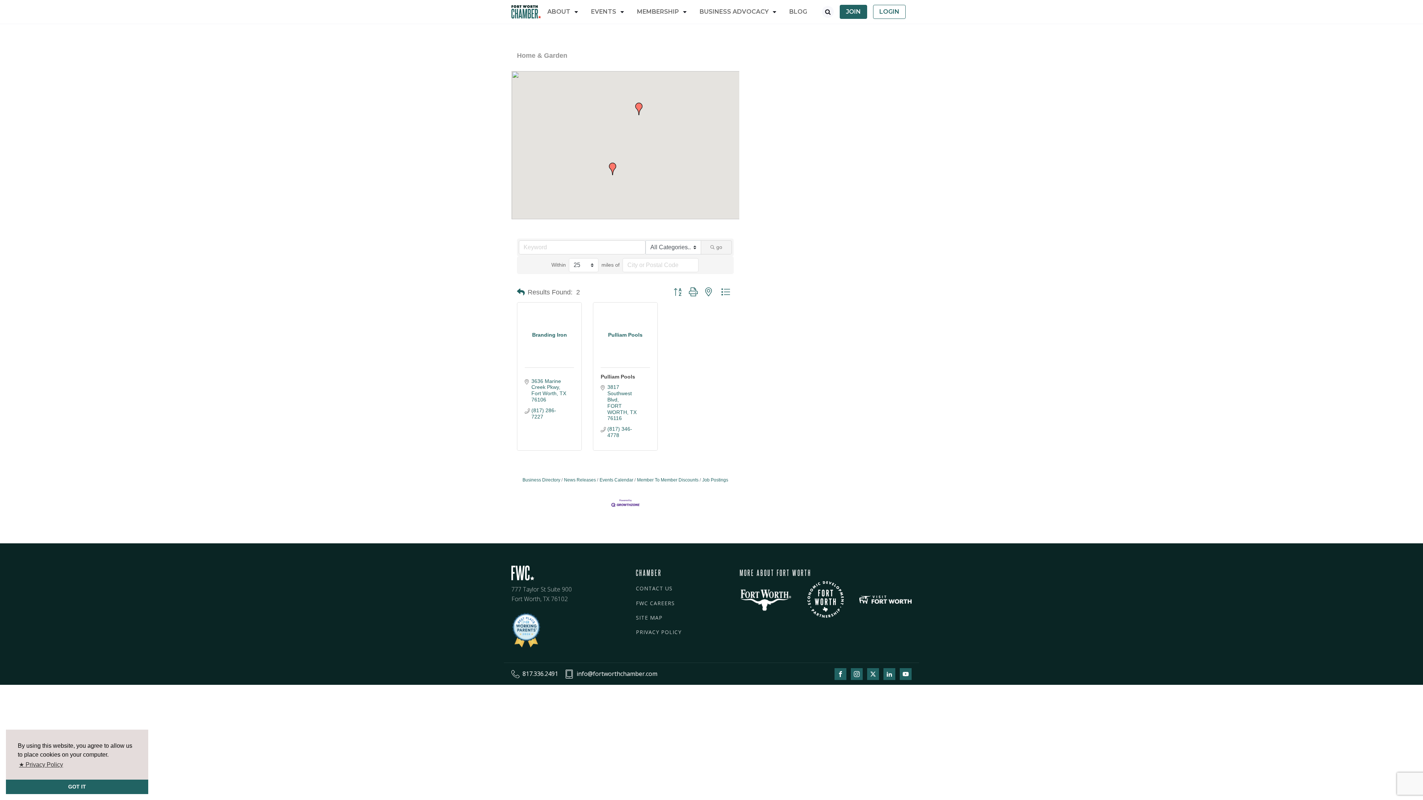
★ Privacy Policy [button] (41, 764)
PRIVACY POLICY (658, 632)
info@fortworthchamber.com (617, 674)
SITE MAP (649, 617)
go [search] (719, 247)
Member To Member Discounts (668, 480)
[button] (612, 169)
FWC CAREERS (655, 603)
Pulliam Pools (618, 377)
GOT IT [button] (77, 787)
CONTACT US (654, 588)
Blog (798, 11)
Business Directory (541, 480)
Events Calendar (616, 480)
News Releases (580, 480)
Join (853, 11)
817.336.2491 (540, 674)
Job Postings (715, 480)
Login (889, 11)
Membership (658, 11)
